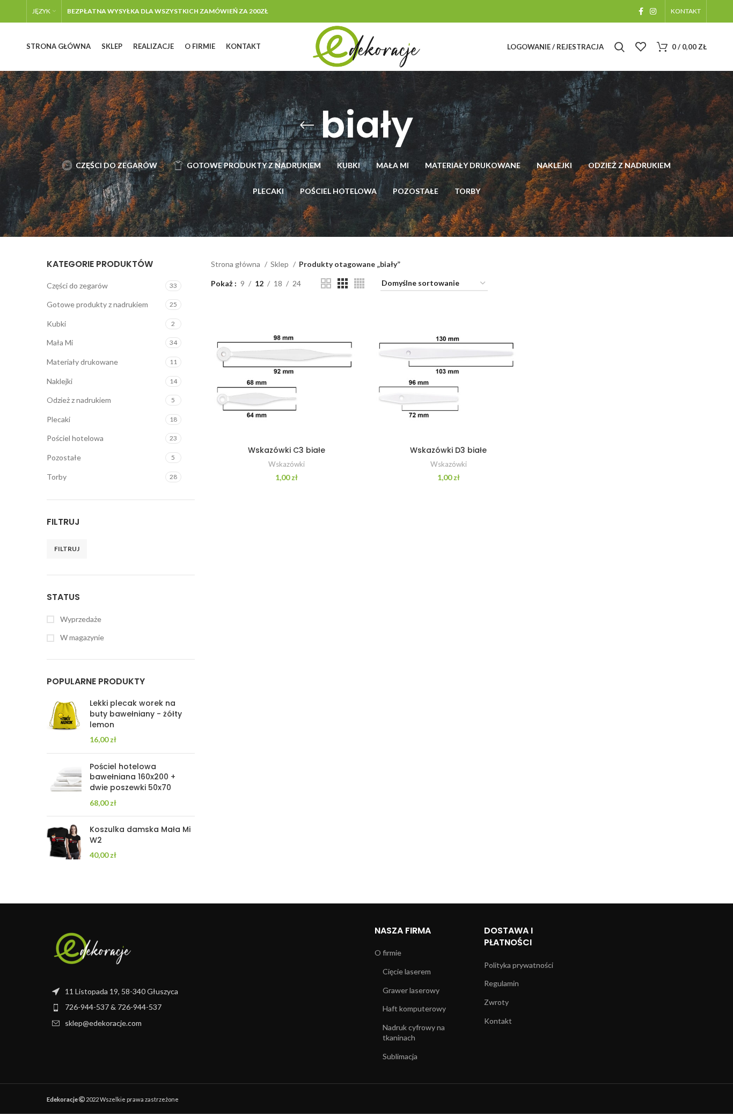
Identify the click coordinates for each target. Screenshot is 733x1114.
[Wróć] (307, 125)
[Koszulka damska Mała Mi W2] (64, 842)
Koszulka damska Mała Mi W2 (140, 834)
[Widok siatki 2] (326, 283)
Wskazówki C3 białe (286, 450)
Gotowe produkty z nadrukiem (97, 304)
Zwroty (496, 1002)
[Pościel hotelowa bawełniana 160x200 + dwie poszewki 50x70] (64, 785)
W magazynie (81, 637)
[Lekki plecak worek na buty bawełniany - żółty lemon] (64, 721)
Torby (57, 476)
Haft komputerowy (414, 1008)
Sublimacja (400, 1056)
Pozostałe (64, 457)
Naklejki (59, 381)
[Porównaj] (354, 325)
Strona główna (236, 264)
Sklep (280, 264)
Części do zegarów (77, 285)
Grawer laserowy (411, 990)
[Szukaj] (619, 46)
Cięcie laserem (407, 971)
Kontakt (498, 1020)
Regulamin (501, 983)
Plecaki (58, 419)
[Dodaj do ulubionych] (354, 373)
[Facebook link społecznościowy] (641, 11)
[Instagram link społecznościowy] (653, 11)
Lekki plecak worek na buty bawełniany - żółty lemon (136, 713)
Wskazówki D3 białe (448, 450)
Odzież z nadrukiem (79, 399)
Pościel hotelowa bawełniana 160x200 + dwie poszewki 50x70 (132, 777)
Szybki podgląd (354, 349)
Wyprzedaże (79, 619)
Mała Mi (60, 342)
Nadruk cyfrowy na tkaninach (414, 1033)
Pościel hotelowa (75, 438)
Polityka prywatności (518, 965)
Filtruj (66, 549)
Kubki (56, 323)
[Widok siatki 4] (359, 283)
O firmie (388, 952)
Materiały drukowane (82, 361)
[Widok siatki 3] (343, 283)
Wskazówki (286, 464)
